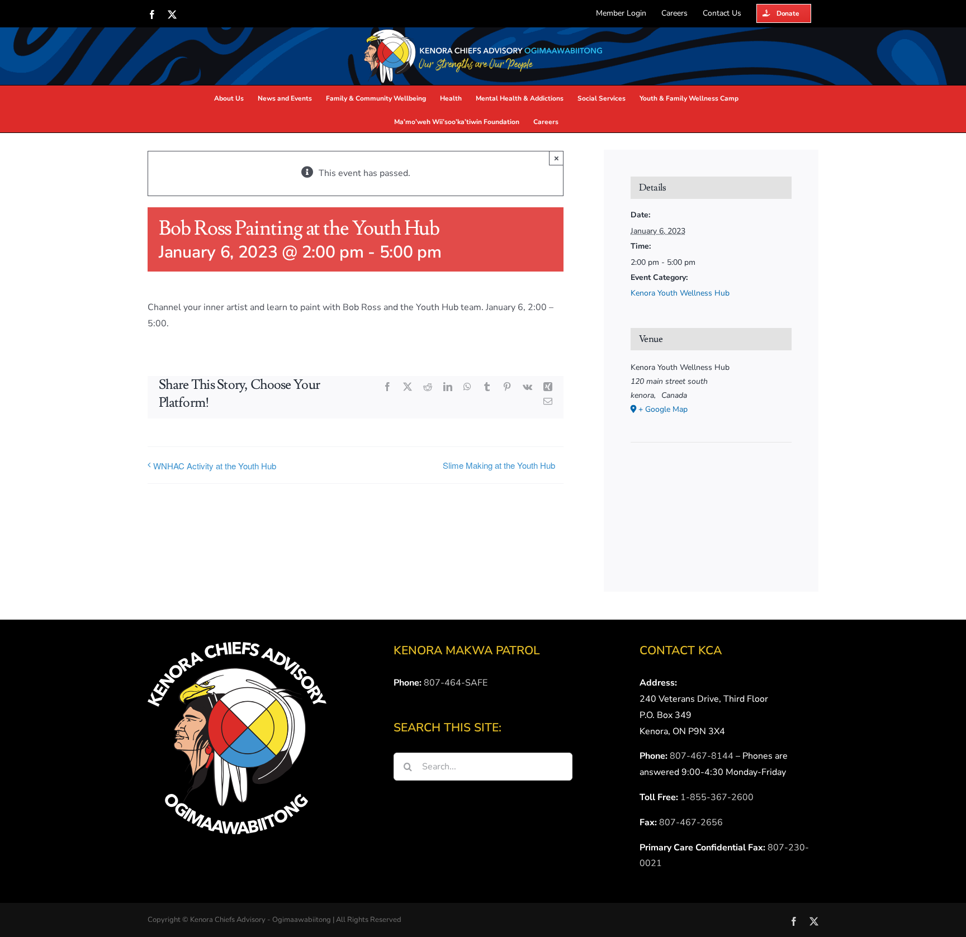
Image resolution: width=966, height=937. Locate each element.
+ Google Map (663, 409)
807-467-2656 (691, 822)
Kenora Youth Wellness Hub (680, 293)
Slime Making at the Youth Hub (499, 465)
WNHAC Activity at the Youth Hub (214, 466)
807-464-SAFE (455, 683)
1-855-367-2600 (717, 797)
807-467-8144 (701, 756)
